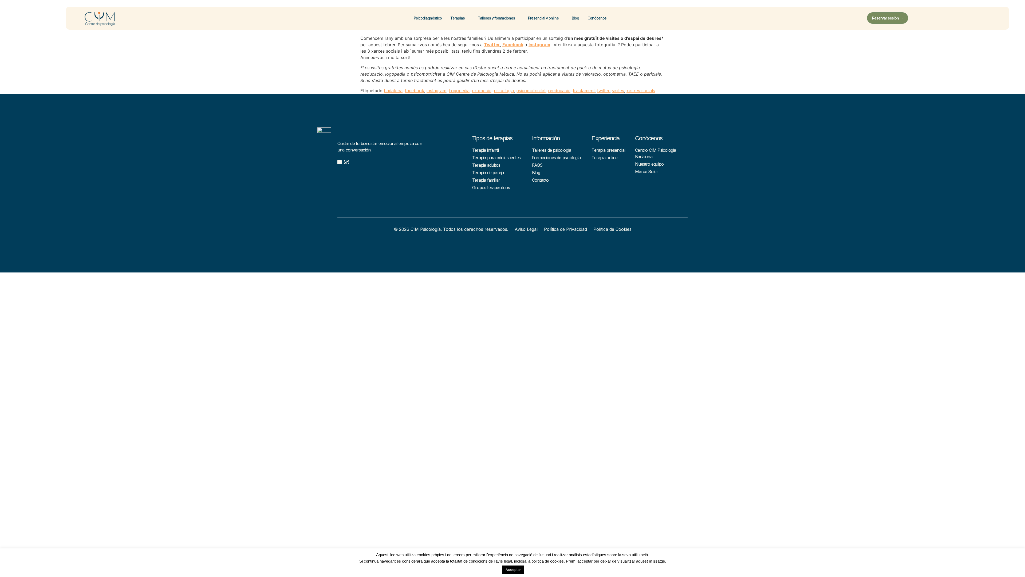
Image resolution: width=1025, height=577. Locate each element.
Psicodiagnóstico (428, 18)
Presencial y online (543, 18)
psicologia (504, 90)
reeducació (559, 90)
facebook (414, 90)
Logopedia (459, 90)
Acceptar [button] (513, 569)
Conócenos (597, 18)
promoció (481, 90)
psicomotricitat (531, 90)
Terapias (457, 18)
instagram (436, 90)
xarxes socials (640, 90)
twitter (603, 90)
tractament (584, 90)
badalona (393, 90)
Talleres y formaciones (496, 18)
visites (618, 90)
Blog (575, 18)
